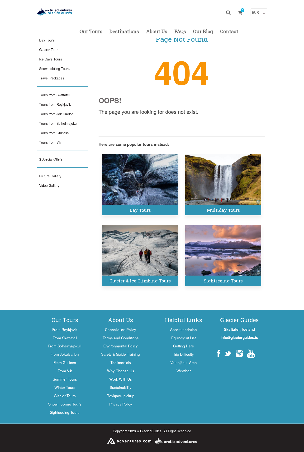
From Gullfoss (64, 362)
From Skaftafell (65, 337)
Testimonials (120, 362)
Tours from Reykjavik (55, 104)
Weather (183, 370)
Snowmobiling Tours (54, 68)
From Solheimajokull (64, 345)
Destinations (124, 31)
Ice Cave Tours (50, 59)
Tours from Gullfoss (54, 132)
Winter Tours (64, 387)
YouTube (251, 354)
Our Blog (203, 31)
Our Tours (91, 31)
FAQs (180, 31)
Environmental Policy (120, 345)
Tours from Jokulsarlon (56, 113)
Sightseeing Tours (223, 281)
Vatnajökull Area (183, 362)
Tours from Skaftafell (54, 94)
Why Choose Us (120, 370)
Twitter (227, 354)
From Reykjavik (64, 329)
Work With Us (120, 379)
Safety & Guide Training (120, 354)
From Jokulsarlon (65, 354)
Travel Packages (51, 78)
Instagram (239, 354)
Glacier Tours (49, 49)
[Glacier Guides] (54, 12)
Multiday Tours (223, 210)
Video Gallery (49, 185)
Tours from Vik (50, 142)
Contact (229, 31)
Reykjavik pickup (120, 395)
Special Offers (52, 159)
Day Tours (140, 210)
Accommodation (183, 329)
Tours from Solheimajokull (58, 123)
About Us (156, 31)
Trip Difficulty (183, 354)
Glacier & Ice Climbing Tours (140, 281)
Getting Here (183, 345)
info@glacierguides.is (239, 337)
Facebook (218, 354)
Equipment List (183, 337)
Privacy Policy (120, 403)
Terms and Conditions (121, 337)
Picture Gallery (50, 176)
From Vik (65, 370)
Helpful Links (183, 320)
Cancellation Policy (120, 329)
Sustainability (120, 387)
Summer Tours (65, 379)
